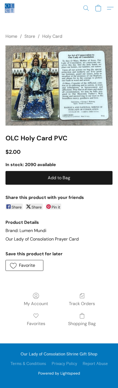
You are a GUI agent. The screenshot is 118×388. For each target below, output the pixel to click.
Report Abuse (95, 363)
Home (11, 36)
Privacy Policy (64, 363)
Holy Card (52, 36)
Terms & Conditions (28, 363)
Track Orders (82, 303)
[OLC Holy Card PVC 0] (59, 85)
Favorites (36, 323)
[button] (9, 8)
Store (29, 36)
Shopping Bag (82, 323)
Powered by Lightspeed (59, 373)
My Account (36, 303)
